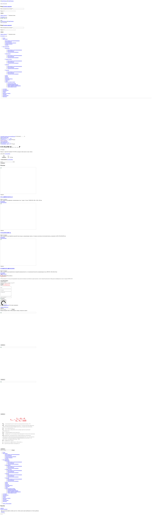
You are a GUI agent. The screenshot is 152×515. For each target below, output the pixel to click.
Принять (3, 511)
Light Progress (6, 305)
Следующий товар (4, 141)
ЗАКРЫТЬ (3, 379)
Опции (13, 136)
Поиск (13, 309)
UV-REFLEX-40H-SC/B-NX (7, 268)
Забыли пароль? (3, 15)
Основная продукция (8, 136)
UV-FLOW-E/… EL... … (5, 143)
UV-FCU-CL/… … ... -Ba (5, 139)
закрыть (2, 508)
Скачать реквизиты (4, 307)
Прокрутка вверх (3, 509)
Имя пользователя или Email (6, 8)
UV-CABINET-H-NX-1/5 (6, 197)
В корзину (3, 163)
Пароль (2, 11)
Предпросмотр (3, 202)
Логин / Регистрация (7, 503)
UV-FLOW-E (7, 153)
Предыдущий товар (4, 137)
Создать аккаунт (7, 6)
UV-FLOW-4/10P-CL (5, 232)
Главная (2, 136)
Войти (2, 13)
